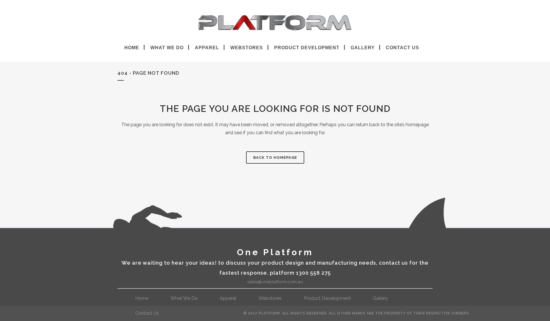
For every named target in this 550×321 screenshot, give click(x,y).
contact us (147, 313)
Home (141, 298)
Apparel (228, 298)
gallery (380, 298)
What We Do (184, 298)
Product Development (327, 298)
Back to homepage (275, 157)
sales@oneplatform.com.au (275, 281)
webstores (270, 298)
